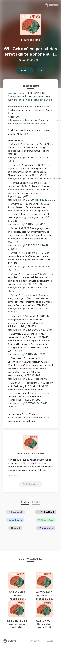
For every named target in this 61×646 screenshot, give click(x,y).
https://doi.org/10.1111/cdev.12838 (26, 354)
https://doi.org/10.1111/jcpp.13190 (26, 224)
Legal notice (52, 641)
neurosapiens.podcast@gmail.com (27, 123)
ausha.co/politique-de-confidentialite (28, 417)
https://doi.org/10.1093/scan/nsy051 (28, 378)
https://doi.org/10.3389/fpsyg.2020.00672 (32, 199)
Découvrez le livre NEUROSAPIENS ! (26, 93)
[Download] (41, 70)
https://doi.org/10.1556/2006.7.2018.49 (30, 329)
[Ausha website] (51, 5)
